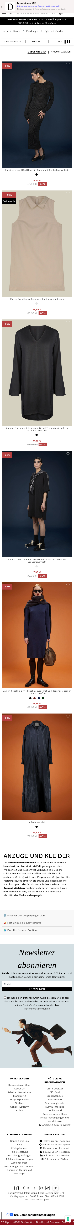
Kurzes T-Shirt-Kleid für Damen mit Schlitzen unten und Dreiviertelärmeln (37, 560)
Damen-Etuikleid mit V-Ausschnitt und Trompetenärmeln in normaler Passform (37, 429)
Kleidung (31, 31)
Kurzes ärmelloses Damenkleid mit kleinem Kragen (37, 299)
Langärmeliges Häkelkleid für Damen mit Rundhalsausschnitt (37, 170)
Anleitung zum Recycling (56, 1124)
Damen (17, 31)
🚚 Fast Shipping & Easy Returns (22, 922)
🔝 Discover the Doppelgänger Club (24, 915)
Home (5, 31)
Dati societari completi (37, 1199)
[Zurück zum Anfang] (55, 1188)
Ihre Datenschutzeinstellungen (34, 1215)
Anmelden (37, 989)
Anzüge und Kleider (51, 31)
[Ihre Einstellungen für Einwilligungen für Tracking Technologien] (68, 1219)
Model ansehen (37, 52)
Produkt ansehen (61, 52)
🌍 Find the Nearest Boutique (20, 930)
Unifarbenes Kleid (37, 822)
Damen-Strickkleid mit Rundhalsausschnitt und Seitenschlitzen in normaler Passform (37, 692)
